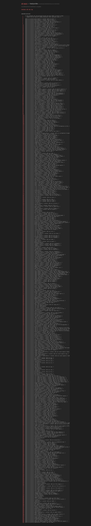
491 (23, 507)
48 (23, 62)
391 (23, 406)
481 (23, 497)
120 (23, 135)
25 (23, 39)
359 (23, 374)
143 (23, 158)
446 (23, 462)
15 (23, 29)
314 (23, 329)
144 (23, 159)
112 (23, 127)
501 (23, 517)
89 (23, 104)
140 (23, 155)
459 (23, 475)
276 (23, 291)
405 (23, 420)
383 (23, 398)
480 (23, 496)
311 (23, 326)
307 (23, 322)
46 (23, 60)
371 (23, 386)
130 (23, 145)
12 (23, 26)
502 (23, 518)
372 (23, 387)
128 (23, 143)
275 (23, 290)
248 (23, 263)
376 (23, 391)
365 (23, 380)
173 (23, 188)
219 (23, 234)
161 (23, 176)
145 (23, 160)
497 (23, 513)
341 (23, 356)
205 (23, 220)
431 (23, 446)
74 (23, 89)
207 (23, 222)
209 (23, 224)
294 (23, 309)
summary (23, 9)
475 (23, 491)
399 (23, 414)
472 (23, 488)
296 (23, 311)
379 (23, 394)
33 (23, 47)
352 (23, 367)
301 (23, 316)
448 (23, 464)
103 (23, 118)
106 (23, 121)
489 (23, 505)
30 (23, 44)
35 (23, 49)
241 (23, 256)
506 (23, 522)
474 (23, 490)
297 (23, 312)
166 (23, 181)
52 (23, 67)
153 (23, 168)
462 (23, 478)
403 (23, 418)
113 (23, 128)
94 (23, 109)
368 (23, 383)
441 (23, 456)
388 (23, 403)
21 (23, 35)
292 (23, 307)
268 (23, 283)
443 (23, 458)
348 (23, 363)
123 (23, 138)
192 (23, 207)
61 (23, 76)
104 (23, 119)
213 (23, 228)
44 (23, 58)
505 (23, 521)
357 (23, 372)
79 (23, 94)
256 (23, 271)
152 (23, 167)
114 (23, 129)
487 (23, 503)
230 (23, 245)
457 (23, 473)
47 (23, 61)
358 (23, 373)
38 (23, 52)
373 (23, 388)
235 (23, 250)
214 (23, 229)
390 (23, 405)
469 (23, 485)
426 (23, 441)
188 (23, 203)
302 (23, 317)
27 (23, 41)
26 (23, 40)
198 (23, 213)
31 (23, 45)
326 (23, 341)
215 (23, 230)
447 (23, 463)
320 (23, 335)
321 (23, 336)
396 (23, 411)
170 (23, 185)
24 (23, 38)
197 (23, 212)
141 (23, 156)
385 (23, 400)
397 (23, 412)
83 (23, 98)
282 (23, 297)
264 (23, 279)
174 (23, 189)
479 (23, 495)
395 (23, 410)
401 (23, 416)
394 (23, 409)
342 (23, 357)
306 (23, 321)
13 (23, 27)
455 (23, 471)
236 (23, 251)
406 (23, 421)
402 (23, 417)
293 (23, 308)
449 (23, 465)
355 (23, 370)
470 (23, 486)
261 (23, 276)
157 (23, 172)
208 (23, 223)
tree (30, 9)
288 (23, 303)
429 (23, 444)
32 (23, 46)
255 (23, 270)
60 (23, 75)
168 (23, 183)
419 (23, 434)
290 (23, 305)
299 (23, 314)
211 (23, 226)
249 (23, 264)
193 (23, 208)
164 (23, 179)
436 (23, 451)
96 (23, 111)
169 (23, 184)
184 (23, 199)
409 (23, 424)
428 (23, 443)
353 (23, 368)
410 (23, 425)
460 (23, 476)
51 (23, 66)
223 (23, 238)
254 (23, 269)
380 (23, 395)
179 (23, 194)
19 (23, 33)
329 (23, 344)
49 (23, 63)
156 (23, 171)
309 (23, 324)
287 (23, 302)
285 (23, 300)
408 (23, 423)
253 (23, 268)
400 (23, 415)
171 (23, 186)
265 (23, 280)
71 (23, 86)
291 (23, 306)
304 (23, 319)
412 (23, 427)
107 (23, 122)
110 (23, 125)
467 (23, 483)
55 (23, 70)
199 (23, 214)
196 (23, 211)
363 (23, 378)
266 (23, 281)
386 (23, 401)
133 (23, 148)
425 (23, 440)
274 (23, 289)
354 (23, 369)
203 (23, 218)
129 (23, 144)
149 (23, 164)
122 (23, 137)
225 (23, 240)
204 (23, 219)
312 (23, 327)
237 (23, 252)
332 (23, 347)
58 (23, 73)
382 (23, 397)
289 (23, 304)
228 (23, 243)
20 (23, 34)
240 (23, 255)
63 (23, 78)
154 (23, 169)
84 (23, 99)
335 (23, 350)
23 (23, 37)
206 (23, 221)
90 (23, 105)
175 (23, 190)
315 (23, 330)
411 (23, 426)
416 (23, 431)
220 (23, 235)
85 (23, 100)
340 (23, 355)
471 (23, 487)
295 (23, 310)
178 (23, 193)
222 (23, 237)
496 (23, 512)
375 (23, 390)
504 (23, 520)
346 (23, 361)
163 (23, 178)
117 (23, 132)
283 (23, 298)
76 (23, 91)
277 (23, 292)
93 (23, 108)
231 (23, 246)
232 (23, 247)
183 (23, 198)
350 (23, 365)
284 (23, 299)
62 (23, 77)
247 (23, 262)
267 (23, 282)
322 (23, 337)
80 (23, 95)
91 (23, 106)
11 (23, 25)
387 (23, 402)
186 (23, 201)
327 (23, 342)
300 (23, 315)
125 (23, 140)
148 (23, 163)
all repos (24, 4)
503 (23, 519)
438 (23, 453)
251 (23, 266)
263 (23, 278)
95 (23, 110)
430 (23, 445)
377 (23, 392)
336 (23, 351)
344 (23, 359)
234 (23, 249)
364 (23, 379)
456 (23, 472)
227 (23, 242)
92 (23, 107)
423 (23, 438)
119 (23, 134)
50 (23, 64)
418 (23, 433)
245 (23, 260)
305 (23, 320)
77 (23, 92)
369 (23, 384)
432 (23, 447)
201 (23, 216)
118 (23, 133)
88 (23, 103)
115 (23, 130)
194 (23, 209)
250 (23, 265)
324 (23, 339)
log (32, 9)
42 (23, 56)
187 (23, 202)
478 (23, 494)
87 (23, 102)
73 (23, 88)
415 (23, 430)
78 (23, 93)
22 (23, 36)
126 (23, 141)
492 (23, 508)
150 (23, 165)
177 (23, 192)
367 (23, 382)
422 (23, 437)
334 (23, 349)
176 (23, 191)
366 (23, 381)
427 (23, 442)
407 (23, 422)
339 (23, 354)
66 (23, 81)
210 (23, 225)
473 (23, 489)
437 (23, 452)
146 (23, 161)
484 (23, 500)
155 (23, 170)
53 (23, 68)
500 (23, 516)
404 (23, 419)
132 (23, 147)
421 (23, 436)
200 (23, 215)
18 (23, 32)
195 (23, 210)
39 (23, 53)
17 (23, 31)
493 (23, 509)
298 (23, 313)
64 (23, 79)
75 (23, 90)
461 (23, 477)
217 (23, 232)
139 (23, 154)
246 (23, 261)
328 (23, 343)
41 (23, 55)
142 (23, 157)
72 (23, 87)
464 (23, 480)
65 (23, 80)
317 (23, 332)
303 (23, 318)
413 (23, 428)
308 (23, 323)
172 (23, 187)
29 (23, 43)
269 (23, 284)
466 (23, 482)
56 (23, 71)
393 (23, 408)
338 (23, 353)
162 (23, 177)
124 (23, 139)
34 (23, 48)
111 (23, 126)
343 (23, 358)
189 (23, 204)
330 (23, 345)
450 (23, 466)
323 (23, 338)
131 (23, 146)
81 (23, 96)
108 (23, 123)
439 (23, 454)
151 (23, 166)
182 (23, 197)
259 (23, 274)
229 (23, 244)
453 (23, 469)
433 (23, 448)
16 (23, 30)
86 (23, 101)
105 (23, 120)
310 (23, 325)
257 (23, 272)
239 (23, 254)
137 (23, 152)
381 (23, 396)
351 (23, 366)
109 (23, 124)
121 (23, 136)
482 (23, 498)
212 (23, 227)
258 (23, 273)
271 (23, 286)
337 (23, 352)
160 (23, 175)
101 (23, 116)
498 (23, 514)
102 (23, 117)
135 (23, 150)
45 (23, 59)
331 (23, 346)
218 (23, 233)
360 (23, 375)
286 (23, 301)
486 (23, 502)
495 (23, 511)
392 (23, 407)
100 (23, 115)
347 (23, 362)
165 (23, 180)
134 (23, 149)
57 (23, 72)
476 (23, 492)
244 (23, 259)
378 (23, 393)
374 (23, 389)
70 (23, 85)
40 (23, 54)
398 (23, 413)
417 (23, 432)
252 (23, 267)
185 (23, 200)
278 (23, 293)
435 (23, 450)
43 (23, 57)
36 (23, 50)
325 (23, 340)
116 (23, 131)
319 (23, 334)
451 (23, 467)
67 (23, 82)
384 (23, 399)
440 (23, 455)
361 (23, 376)
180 (23, 195)
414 (23, 429)
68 (23, 83)
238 (23, 253)
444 (23, 460)
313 (23, 328)
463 (23, 479)
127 (23, 142)
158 (23, 173)
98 (23, 113)
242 (23, 257)
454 (23, 470)
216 (23, 231)
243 (23, 258)
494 (23, 510)
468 (23, 484)
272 (23, 287)
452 (23, 468)
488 (23, 504)
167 (23, 182)
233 (23, 248)
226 (23, 241)
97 (23, 112)
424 (23, 439)
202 (23, 217)
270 (23, 285)
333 (23, 348)
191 (23, 206)
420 (23, 435)
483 (23, 499)
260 (23, 275)
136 (23, 151)
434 (23, 449)
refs (27, 9)
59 (23, 74)
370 (23, 385)
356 (23, 371)
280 (23, 295)
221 (23, 236)
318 (23, 333)
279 (23, 294)
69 (23, 84)
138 (23, 153)
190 (23, 205)
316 (23, 331)
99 (23, 114)
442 (23, 457)
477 (23, 493)
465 (23, 481)
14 (23, 28)
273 (23, 288)
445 (23, 461)
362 (23, 377)
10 (23, 24)
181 (23, 196)
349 (23, 364)
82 (23, 97)
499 (23, 515)
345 (23, 360)
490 (23, 506)
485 (23, 501)
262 (23, 277)
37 (23, 51)
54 (23, 69)
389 (23, 404)
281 (23, 296)
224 (23, 239)
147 (23, 162)
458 (23, 474)
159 (23, 174)
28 (23, 42)
